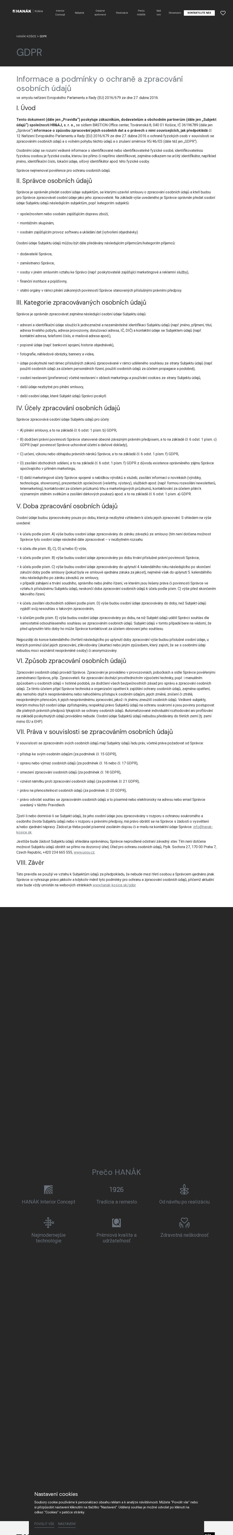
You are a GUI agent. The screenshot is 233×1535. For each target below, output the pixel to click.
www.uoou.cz (84, 852)
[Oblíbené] (223, 13)
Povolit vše (44, 1524)
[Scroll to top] (223, 1525)
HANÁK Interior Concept (48, 1202)
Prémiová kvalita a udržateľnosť (116, 1238)
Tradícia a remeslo (116, 1202)
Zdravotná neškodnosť (184, 1235)
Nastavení (67, 1524)
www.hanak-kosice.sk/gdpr (114, 885)
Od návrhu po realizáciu (184, 1202)
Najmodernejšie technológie (48, 1238)
